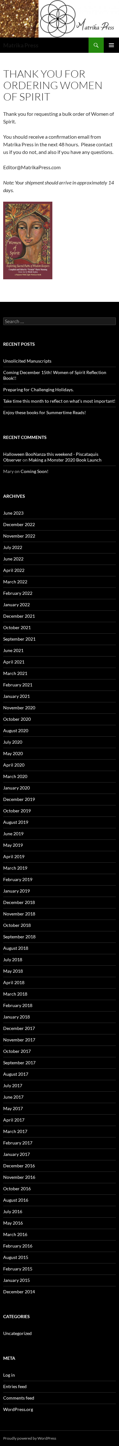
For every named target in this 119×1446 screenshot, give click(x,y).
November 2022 (19, 536)
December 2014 (19, 1291)
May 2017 (13, 1108)
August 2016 (15, 1200)
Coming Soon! (35, 471)
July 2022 (12, 547)
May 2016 (13, 1223)
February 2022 (17, 593)
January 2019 (16, 890)
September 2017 (19, 1062)
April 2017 (13, 1120)
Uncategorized (17, 1333)
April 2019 (13, 856)
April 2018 (13, 982)
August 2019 (15, 822)
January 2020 (16, 787)
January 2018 (16, 1016)
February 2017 (17, 1142)
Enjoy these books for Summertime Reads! (44, 412)
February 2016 (17, 1245)
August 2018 (15, 948)
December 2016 (19, 1165)
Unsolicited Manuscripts (27, 361)
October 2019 (17, 810)
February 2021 (17, 684)
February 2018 (17, 1005)
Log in (9, 1375)
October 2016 (17, 1188)
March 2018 (15, 994)
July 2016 (12, 1211)
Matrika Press (20, 45)
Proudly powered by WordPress (29, 1438)
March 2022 (15, 581)
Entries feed (15, 1386)
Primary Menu (111, 45)
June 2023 (13, 513)
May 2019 (13, 845)
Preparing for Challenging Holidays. (38, 389)
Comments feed (18, 1398)
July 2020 (12, 742)
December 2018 (19, 902)
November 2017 (19, 1039)
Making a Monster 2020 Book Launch (65, 459)
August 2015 (15, 1257)
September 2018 (19, 936)
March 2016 (15, 1234)
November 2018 (19, 913)
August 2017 (15, 1074)
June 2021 (13, 650)
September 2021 (19, 639)
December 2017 (19, 1028)
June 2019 (13, 833)
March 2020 (15, 776)
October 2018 (17, 925)
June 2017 (13, 1097)
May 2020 (13, 753)
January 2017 (16, 1154)
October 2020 (17, 719)
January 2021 (16, 696)
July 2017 (12, 1085)
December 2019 (19, 799)
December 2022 (19, 524)
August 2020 (15, 730)
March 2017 (15, 1131)
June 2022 (13, 558)
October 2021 (17, 627)
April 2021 (13, 661)
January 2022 (16, 604)
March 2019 (15, 868)
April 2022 (13, 570)
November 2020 (19, 707)
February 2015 (17, 1268)
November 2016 (19, 1177)
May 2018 (13, 971)
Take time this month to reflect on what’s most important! (59, 401)
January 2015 (16, 1280)
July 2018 (12, 959)
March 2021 (15, 673)
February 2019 (17, 879)
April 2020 (13, 765)
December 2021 (19, 616)
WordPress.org (18, 1409)
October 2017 (17, 1051)
